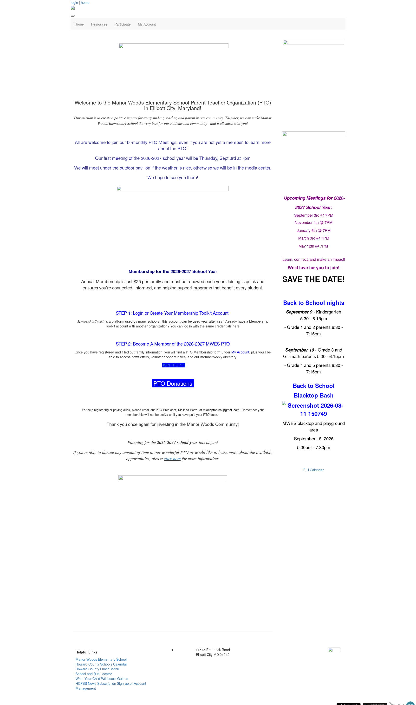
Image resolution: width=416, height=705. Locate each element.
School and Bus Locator (94, 673)
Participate (123, 24)
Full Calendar (313, 469)
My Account (147, 24)
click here (172, 458)
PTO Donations (172, 383)
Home (79, 24)
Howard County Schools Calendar (101, 664)
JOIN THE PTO (173, 365)
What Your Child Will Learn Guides (102, 678)
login (74, 2)
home (85, 2)
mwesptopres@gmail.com (221, 409)
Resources (99, 24)
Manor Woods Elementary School (101, 659)
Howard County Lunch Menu (97, 668)
